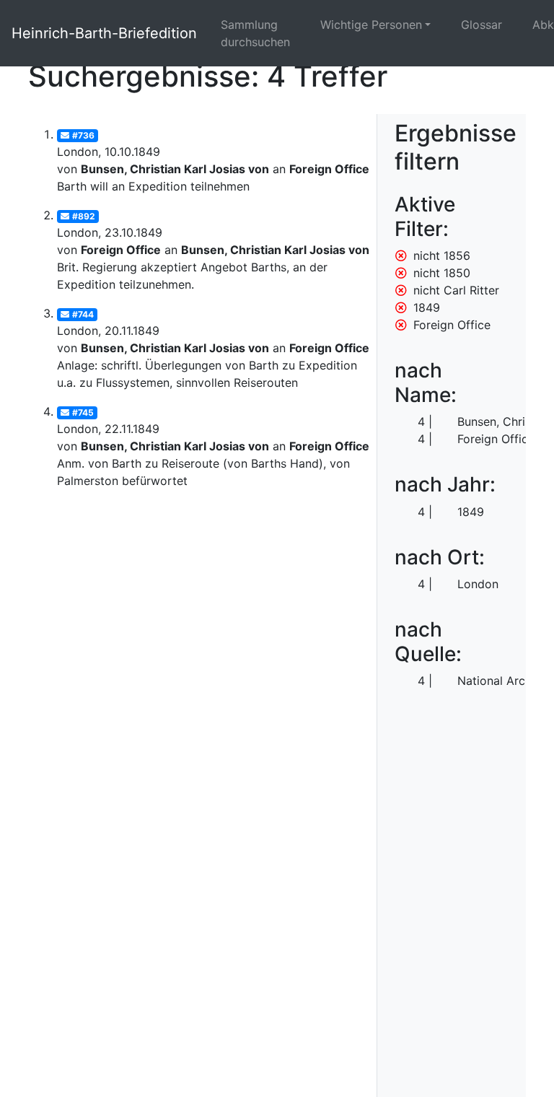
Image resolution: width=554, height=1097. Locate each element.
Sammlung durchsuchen (255, 33)
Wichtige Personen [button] (371, 24)
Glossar (481, 24)
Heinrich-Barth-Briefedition (104, 33)
